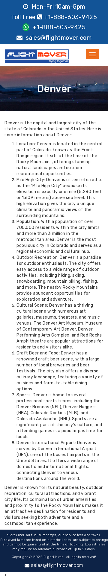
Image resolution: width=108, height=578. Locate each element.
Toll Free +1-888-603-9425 (54, 17)
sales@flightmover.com (58, 37)
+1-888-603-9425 (58, 27)
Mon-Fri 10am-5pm (57, 6)
